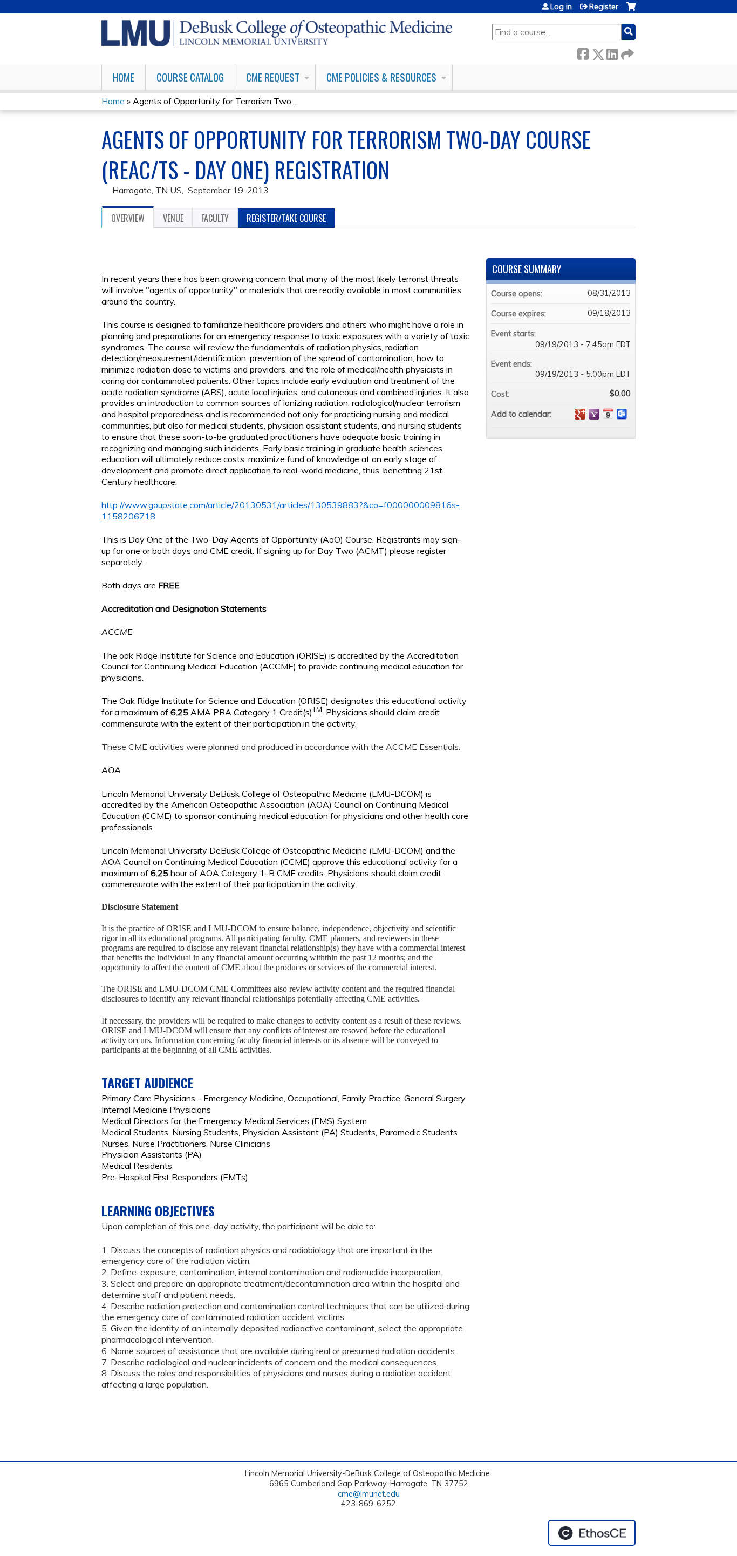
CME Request (272, 77)
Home (123, 77)
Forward (626, 52)
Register (603, 6)
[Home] (276, 33)
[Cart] (631, 10)
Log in (561, 6)
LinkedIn (611, 52)
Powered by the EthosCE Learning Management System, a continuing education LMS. (592, 1533)
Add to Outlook (622, 414)
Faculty (215, 218)
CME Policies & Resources (381, 77)
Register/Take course (286, 218)
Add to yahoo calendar (594, 414)
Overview (128, 218)
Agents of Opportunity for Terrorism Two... (214, 101)
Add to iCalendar (608, 413)
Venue (173, 218)
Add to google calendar (580, 414)
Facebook (582, 52)
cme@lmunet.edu (369, 1494)
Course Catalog (190, 77)
